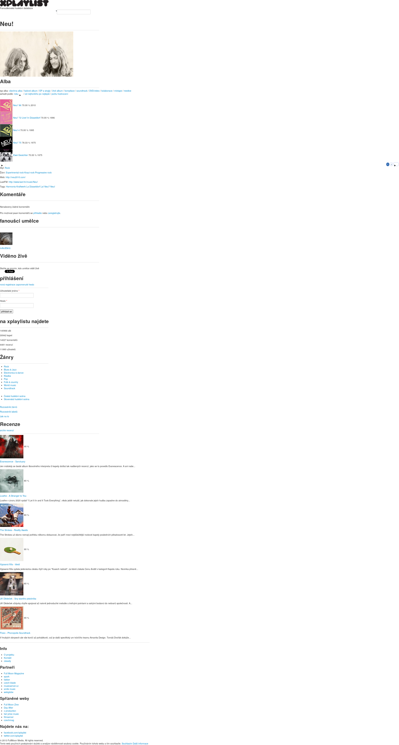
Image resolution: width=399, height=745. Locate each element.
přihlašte (37, 213)
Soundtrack (9, 388)
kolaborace (106, 90)
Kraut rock (29, 172)
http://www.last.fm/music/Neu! (23, 181)
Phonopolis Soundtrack (18, 632)
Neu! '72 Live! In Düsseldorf (27, 117)
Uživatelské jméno (9, 290)
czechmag (9, 720)
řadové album (31, 90)
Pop (6, 378)
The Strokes (6, 530)
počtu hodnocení (60, 93)
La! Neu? (45, 186)
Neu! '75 (17, 142)
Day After (8, 707)
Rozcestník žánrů (8, 406)
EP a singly (44, 90)
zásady (7, 660)
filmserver (9, 717)
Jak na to (4, 416)
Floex (2, 632)
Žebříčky (24, 11)
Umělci (3, 11)
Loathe (3, 495)
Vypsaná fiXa (6, 564)
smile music (9, 688)
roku (16, 93)
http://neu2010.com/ (16, 177)
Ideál (17, 564)
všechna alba (15, 90)
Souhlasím (127, 743)
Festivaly (15, 11)
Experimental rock (15, 172)
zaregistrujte (54, 213)
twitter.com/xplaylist (13, 735)
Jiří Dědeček (6, 598)
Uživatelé (32, 11)
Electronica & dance (14, 372)
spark (6, 676)
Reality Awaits (21, 530)
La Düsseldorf (33, 186)
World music (10, 385)
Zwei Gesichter (20, 155)
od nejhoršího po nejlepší (37, 93)
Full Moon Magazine (14, 673)
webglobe (8, 692)
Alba (9, 11)
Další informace (140, 743)
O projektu (9, 654)
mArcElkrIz (5, 248)
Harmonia (11, 186)
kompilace (70, 90)
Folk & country (11, 382)
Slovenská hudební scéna (16, 399)
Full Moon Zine (11, 704)
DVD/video (94, 90)
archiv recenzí (7, 430)
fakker (7, 679)
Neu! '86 (17, 105)
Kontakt (7, 657)
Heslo (3, 300)
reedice (127, 90)
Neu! (52, 186)
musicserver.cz (11, 685)
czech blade (10, 682)
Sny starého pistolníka (25, 598)
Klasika (7, 375)
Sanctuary (20, 461)
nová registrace (7, 284)
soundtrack (82, 90)
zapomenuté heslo (25, 284)
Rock (7, 167)
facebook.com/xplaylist (15, 732)
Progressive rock (43, 172)
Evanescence (6, 461)
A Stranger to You (17, 495)
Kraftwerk (21, 186)
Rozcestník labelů (8, 411)
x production (10, 710)
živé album (57, 90)
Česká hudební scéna (14, 396)
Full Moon (50, 11)
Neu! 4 (16, 130)
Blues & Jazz (10, 369)
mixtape (118, 90)
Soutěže (41, 11)
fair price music (11, 713)
